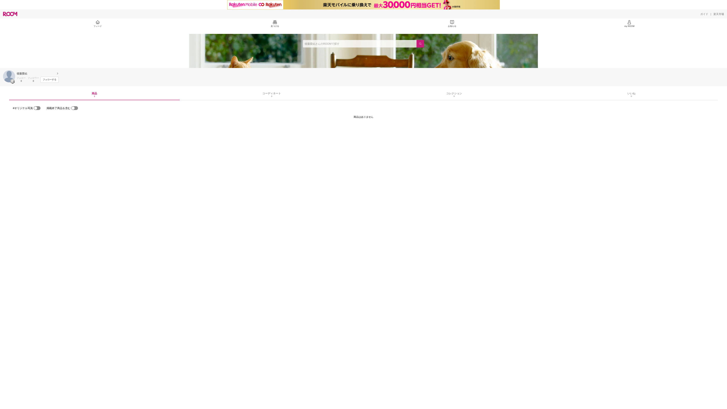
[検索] (420, 44)
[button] (9, 76)
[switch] (37, 108)
